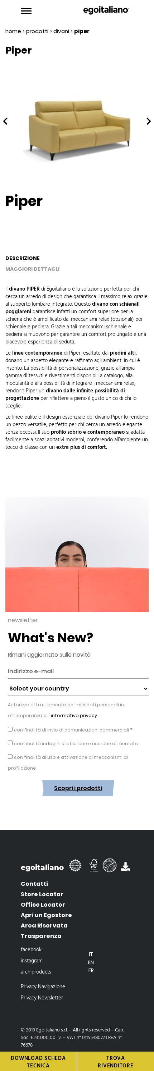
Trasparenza (41, 936)
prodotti (37, 31)
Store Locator (42, 894)
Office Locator (43, 905)
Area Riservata (44, 925)
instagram (32, 961)
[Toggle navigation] (26, 11)
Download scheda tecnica (38, 1062)
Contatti (34, 884)
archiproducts (36, 972)
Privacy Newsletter (42, 998)
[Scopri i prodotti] (78, 801)
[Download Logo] (125, 868)
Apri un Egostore (46, 915)
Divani (61, 31)
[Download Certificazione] (77, 868)
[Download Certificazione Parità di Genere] (111, 868)
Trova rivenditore (115, 1062)
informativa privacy (73, 715)
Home (13, 31)
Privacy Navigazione (43, 987)
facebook (31, 949)
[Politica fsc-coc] (94, 868)
